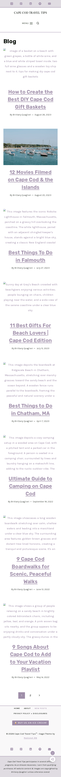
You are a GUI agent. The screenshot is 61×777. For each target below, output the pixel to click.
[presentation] (30, 66)
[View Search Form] (38, 23)
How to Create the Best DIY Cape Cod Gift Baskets (30, 99)
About (27, 708)
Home (17, 708)
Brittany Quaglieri (22, 114)
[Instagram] (11, 3)
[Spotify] (40, 3)
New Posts (41, 708)
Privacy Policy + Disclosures (30, 714)
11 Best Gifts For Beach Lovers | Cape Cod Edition (30, 332)
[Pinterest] (21, 3)
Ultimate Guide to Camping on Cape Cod (30, 486)
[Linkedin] (30, 3)
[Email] (49, 3)
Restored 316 (30, 738)
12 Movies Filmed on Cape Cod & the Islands (30, 179)
